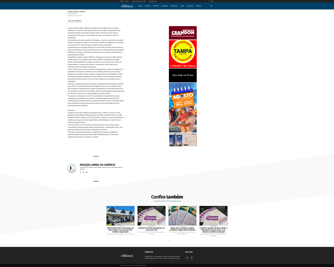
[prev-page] (164, 241)
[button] (211, 6)
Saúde (182, 6)
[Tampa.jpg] (183, 67)
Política (147, 6)
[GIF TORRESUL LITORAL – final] (183, 82)
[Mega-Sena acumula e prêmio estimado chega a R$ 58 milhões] (182, 216)
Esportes (156, 6)
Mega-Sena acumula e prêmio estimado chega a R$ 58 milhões (182, 229)
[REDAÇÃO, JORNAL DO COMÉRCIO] (73, 168)
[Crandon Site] (183, 39)
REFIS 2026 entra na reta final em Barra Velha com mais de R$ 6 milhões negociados (120, 230)
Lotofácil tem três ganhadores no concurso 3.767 (151, 229)
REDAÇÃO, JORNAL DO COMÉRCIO (76, 11)
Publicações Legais (153, 1)
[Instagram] (212, 1)
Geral (140, 6)
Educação (190, 6)
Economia (164, 6)
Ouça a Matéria (76, 21)
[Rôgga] (183, 146)
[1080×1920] (183, 132)
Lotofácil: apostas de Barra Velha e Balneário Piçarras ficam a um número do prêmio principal (213, 230)
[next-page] (168, 241)
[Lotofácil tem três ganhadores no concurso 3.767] (152, 216)
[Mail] (86, 172)
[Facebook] (209, 1)
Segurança (174, 6)
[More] (118, 150)
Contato (198, 6)
